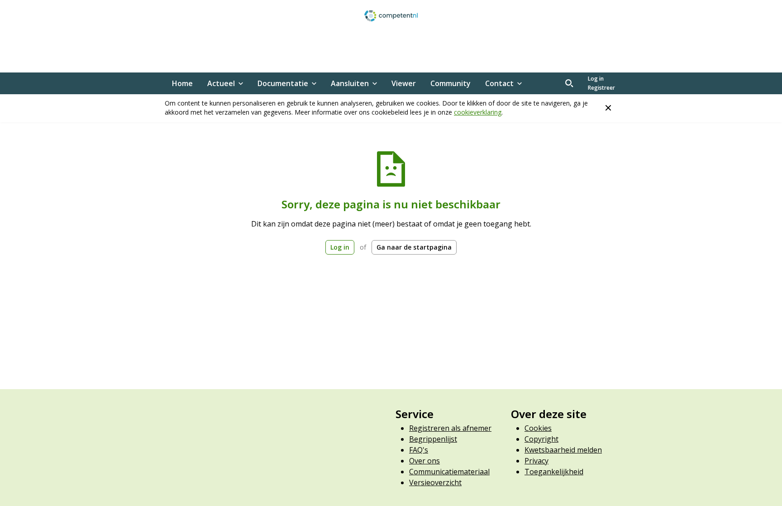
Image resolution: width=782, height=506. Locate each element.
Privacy (536, 461)
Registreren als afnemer (450, 428)
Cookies (538, 428)
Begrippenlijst (433, 439)
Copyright (541, 439)
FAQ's (418, 450)
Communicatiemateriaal (449, 472)
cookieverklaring (477, 112)
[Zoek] (569, 83)
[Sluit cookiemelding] (608, 108)
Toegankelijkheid (554, 472)
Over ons (424, 461)
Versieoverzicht (435, 482)
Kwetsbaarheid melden (563, 450)
